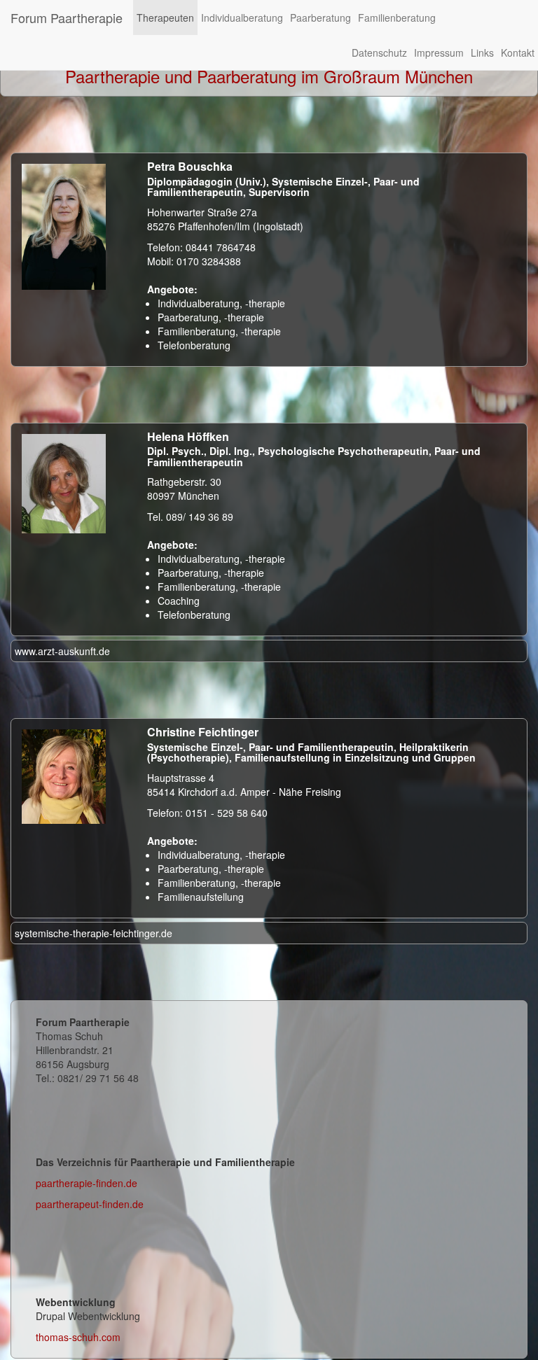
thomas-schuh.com (78, 1337)
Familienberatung (397, 17)
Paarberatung (320, 17)
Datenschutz (379, 52)
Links (482, 52)
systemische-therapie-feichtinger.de (93, 933)
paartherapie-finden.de (86, 1183)
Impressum (439, 52)
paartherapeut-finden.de (90, 1204)
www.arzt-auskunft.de (62, 651)
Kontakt (517, 52)
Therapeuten (165, 17)
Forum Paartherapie (67, 17)
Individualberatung (242, 17)
